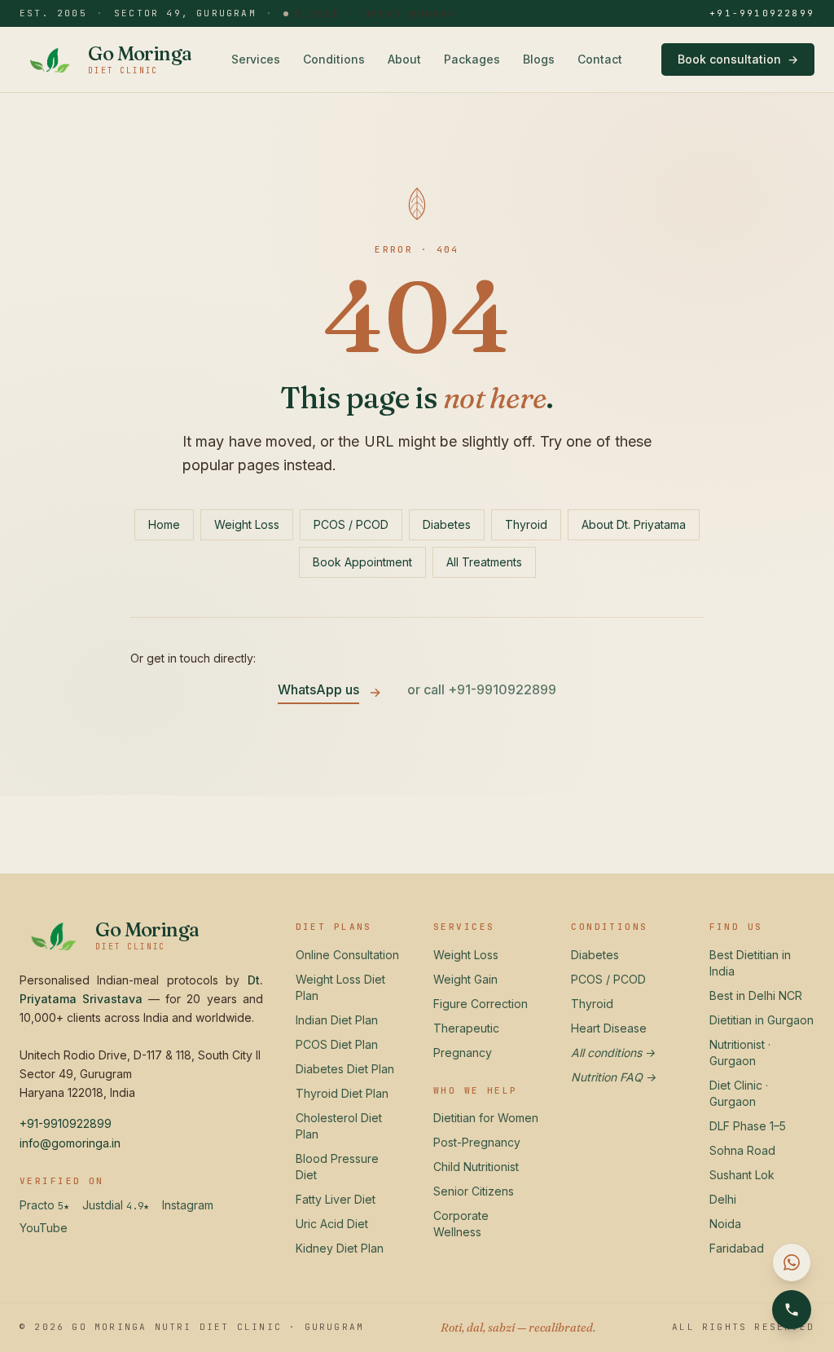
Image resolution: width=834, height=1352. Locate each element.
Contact (599, 59)
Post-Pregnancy (476, 1142)
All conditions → (613, 1052)
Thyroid (526, 524)
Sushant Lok (742, 1175)
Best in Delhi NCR (755, 995)
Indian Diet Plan (337, 1020)
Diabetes (447, 524)
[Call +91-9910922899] (791, 1309)
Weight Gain (465, 979)
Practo (44, 1205)
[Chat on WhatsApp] (791, 1262)
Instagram (187, 1205)
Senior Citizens (473, 1191)
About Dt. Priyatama (634, 524)
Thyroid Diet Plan (342, 1093)
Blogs (539, 59)
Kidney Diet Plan (340, 1248)
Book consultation (738, 59)
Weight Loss (246, 524)
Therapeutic (466, 1028)
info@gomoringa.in (70, 1143)
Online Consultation (347, 955)
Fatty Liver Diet (335, 1199)
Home (164, 524)
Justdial (115, 1205)
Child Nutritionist (476, 1167)
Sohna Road (742, 1150)
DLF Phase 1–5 (747, 1126)
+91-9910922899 (761, 13)
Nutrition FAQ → (613, 1077)
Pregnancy (462, 1052)
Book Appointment (362, 562)
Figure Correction (480, 1004)
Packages (472, 59)
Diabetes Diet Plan (345, 1069)
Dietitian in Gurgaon (761, 1020)
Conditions (334, 59)
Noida (725, 1224)
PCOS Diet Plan (337, 1044)
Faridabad (736, 1248)
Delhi (722, 1199)
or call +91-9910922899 (481, 689)
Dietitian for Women (485, 1118)
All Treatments (484, 562)
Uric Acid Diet (332, 1224)
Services (255, 59)
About (404, 59)
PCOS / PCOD (351, 524)
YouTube (44, 1228)
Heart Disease (609, 1028)
